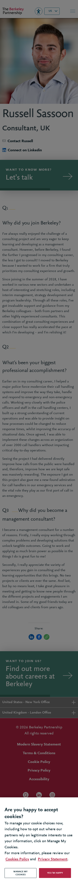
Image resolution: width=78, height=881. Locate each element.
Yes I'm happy (55, 873)
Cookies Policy (17, 859)
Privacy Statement (52, 859)
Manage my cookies (20, 873)
